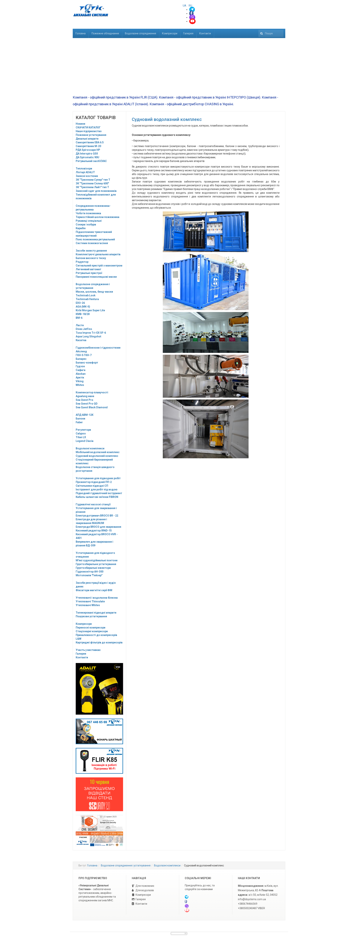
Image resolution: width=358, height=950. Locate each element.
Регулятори (83, 429)
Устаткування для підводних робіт (98, 478)
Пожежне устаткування (91, 134)
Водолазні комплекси (90, 448)
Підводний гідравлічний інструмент (99, 493)
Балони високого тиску (91, 258)
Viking (80, 381)
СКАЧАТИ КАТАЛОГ (88, 127)
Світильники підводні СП (92, 485)
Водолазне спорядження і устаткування (125, 865)
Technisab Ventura (87, 299)
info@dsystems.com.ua (252, 899)
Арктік (80, 377)
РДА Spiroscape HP (88, 149)
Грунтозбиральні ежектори (93, 567)
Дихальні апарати (87, 138)
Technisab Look (85, 295)
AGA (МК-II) (83, 306)
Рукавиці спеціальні (89, 220)
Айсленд (81, 351)
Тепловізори (84, 168)
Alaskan (81, 373)
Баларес (81, 358)
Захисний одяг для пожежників (96, 190)
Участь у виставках (88, 649)
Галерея (188, 33)
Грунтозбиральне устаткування (96, 564)
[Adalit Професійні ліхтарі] (99, 688)
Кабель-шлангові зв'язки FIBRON (97, 496)
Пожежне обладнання (105, 33)
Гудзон (80, 366)
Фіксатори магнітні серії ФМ (94, 590)
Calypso (81, 433)
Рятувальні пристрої (89, 273)
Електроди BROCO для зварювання (98, 526)
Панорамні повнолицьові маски (96, 276)
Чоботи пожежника (88, 213)
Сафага (80, 370)
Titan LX (81, 437)
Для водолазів (145, 890)
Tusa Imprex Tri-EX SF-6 (91, 332)
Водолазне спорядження (140, 33)
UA (185, 5)
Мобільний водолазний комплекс (98, 452)
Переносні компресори (90, 627)
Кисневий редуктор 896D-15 (94, 530)
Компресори (169, 33)
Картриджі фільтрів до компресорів (99, 642)
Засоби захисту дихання (91, 250)
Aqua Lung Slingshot (88, 336)
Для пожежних (145, 885)
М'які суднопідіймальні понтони (96, 560)
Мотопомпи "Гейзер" (89, 575)
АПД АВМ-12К (84, 414)
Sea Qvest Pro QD (87, 403)
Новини (80, 123)
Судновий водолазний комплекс (97, 455)
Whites (80, 384)
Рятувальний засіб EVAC (91, 161)
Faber (79, 422)
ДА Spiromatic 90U (87, 157)
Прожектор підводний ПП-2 (94, 482)
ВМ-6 (79, 317)
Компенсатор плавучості (92, 392)
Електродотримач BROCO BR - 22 (97, 515)
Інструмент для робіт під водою (96, 489)
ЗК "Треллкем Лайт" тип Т (92, 187)
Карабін (81, 228)
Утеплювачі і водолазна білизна (97, 597)
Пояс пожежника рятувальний (95, 239)
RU (190, 5)
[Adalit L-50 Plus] (99, 731)
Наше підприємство (89, 131)
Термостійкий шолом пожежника (97, 217)
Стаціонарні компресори (92, 631)
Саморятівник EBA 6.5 (90, 142)
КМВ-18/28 (83, 314)
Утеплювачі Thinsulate (90, 601)
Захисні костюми (87, 175)
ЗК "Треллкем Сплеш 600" (92, 183)
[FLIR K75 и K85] (99, 760)
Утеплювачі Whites (88, 605)
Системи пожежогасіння (92, 243)
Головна (81, 33)
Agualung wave (85, 396)
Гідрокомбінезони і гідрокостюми (98, 347)
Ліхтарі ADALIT (85, 172)
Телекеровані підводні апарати (96, 612)
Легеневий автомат (88, 269)
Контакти (205, 33)
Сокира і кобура (86, 224)
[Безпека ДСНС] (99, 830)
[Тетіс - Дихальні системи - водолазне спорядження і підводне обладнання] (90, 10)
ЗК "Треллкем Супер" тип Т (93, 179)
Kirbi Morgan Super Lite (90, 310)
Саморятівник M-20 (88, 146)
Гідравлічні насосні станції (93, 504)
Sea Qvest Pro (84, 399)
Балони (80, 418)
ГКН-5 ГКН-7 (84, 355)
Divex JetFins (84, 328)
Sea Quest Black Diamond (92, 407)
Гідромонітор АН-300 (89, 571)
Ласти (80, 325)
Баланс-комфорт (87, 362)
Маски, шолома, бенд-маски (94, 291)
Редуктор (82, 261)
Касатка (81, 340)
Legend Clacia (84, 440)
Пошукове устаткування (91, 616)
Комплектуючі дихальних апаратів (98, 254)
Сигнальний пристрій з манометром (99, 265)
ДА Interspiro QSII (87, 153)
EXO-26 (80, 302)
